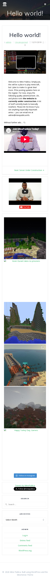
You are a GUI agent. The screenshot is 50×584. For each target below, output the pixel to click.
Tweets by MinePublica (25, 485)
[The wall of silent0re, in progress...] (25, 323)
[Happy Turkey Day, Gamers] (25, 450)
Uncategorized (21, 42)
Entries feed (25, 540)
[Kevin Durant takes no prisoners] (25, 280)
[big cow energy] (25, 407)
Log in (25, 535)
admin (8, 42)
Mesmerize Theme (25, 575)
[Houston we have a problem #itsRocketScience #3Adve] (25, 365)
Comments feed (25, 545)
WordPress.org (25, 550)
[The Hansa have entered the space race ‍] (25, 238)
